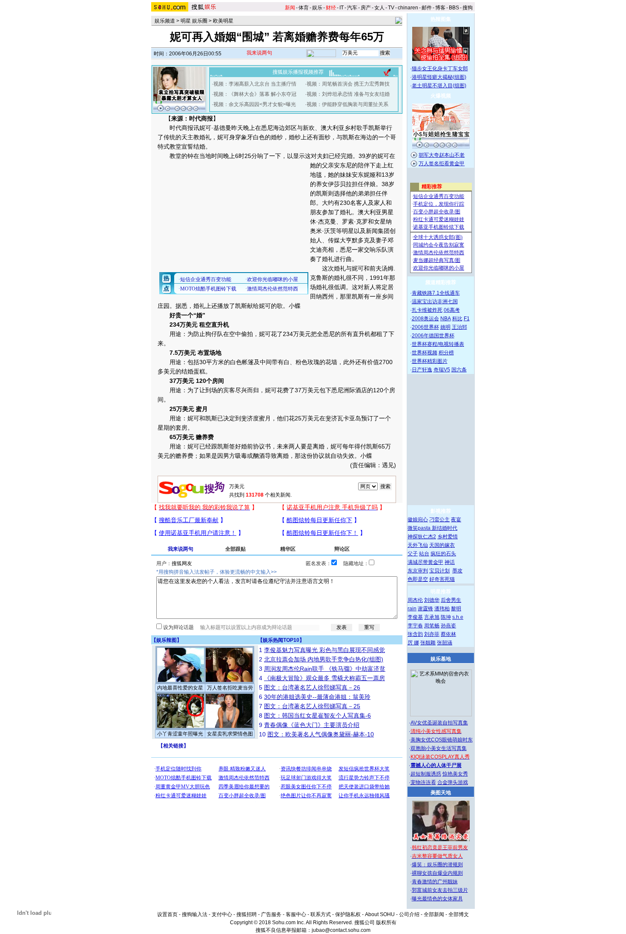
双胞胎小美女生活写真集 (439, 748)
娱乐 (317, 8)
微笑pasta (420, 528)
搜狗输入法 (194, 914)
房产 (366, 8)
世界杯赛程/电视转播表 (438, 344)
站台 (424, 554)
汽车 (352, 8)
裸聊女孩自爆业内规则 (437, 873)
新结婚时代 (444, 528)
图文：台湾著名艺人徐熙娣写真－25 (312, 706)
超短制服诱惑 (426, 774)
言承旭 (431, 617)
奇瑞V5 (442, 370)
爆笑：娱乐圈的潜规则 (437, 865)
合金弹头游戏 (452, 782)
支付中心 (222, 914)
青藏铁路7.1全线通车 (436, 293)
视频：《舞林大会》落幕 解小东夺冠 (254, 94)
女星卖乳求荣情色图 (230, 734)
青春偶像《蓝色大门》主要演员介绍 (311, 724)
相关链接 (173, 746)
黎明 (456, 609)
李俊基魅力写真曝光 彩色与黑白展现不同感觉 (324, 650)
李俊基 (415, 617)
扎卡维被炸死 (427, 310)
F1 (467, 319)
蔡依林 (448, 634)
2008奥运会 (425, 319)
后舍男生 (451, 600)
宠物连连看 (423, 782)
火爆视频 (441, 96)
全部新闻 (434, 914)
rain (412, 609)
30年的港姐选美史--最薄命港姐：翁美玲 (317, 696)
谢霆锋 (425, 609)
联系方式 (320, 914)
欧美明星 (223, 21)
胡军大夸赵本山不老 (442, 155)
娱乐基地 (441, 659)
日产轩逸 (422, 370)
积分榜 (446, 353)
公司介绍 (409, 914)
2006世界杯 (425, 327)
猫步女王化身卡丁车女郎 (440, 69)
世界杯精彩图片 (430, 361)
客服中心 (296, 914)
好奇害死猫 (442, 579)
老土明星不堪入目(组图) (439, 86)
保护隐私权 (348, 914)
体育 (304, 8)
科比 (457, 319)
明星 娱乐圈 (194, 21)
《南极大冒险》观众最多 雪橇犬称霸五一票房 (324, 678)
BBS (454, 8)
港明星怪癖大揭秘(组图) (439, 77)
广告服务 (271, 914)
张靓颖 (428, 643)
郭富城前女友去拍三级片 (440, 890)
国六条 (459, 370)
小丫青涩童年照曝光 (180, 734)
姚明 (445, 327)
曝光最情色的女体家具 (437, 899)
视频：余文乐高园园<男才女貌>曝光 (254, 104)
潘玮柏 (442, 609)
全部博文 (458, 914)
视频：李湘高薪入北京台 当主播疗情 (254, 84)
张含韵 (415, 634)
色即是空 (418, 579)
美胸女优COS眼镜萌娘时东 (442, 740)
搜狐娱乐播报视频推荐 (298, 72)
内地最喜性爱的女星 (180, 688)
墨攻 (457, 571)
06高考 (452, 310)
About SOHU (380, 914)
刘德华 (431, 600)
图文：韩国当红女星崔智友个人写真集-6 (317, 715)
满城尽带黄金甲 (425, 562)
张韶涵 (444, 643)
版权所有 (386, 922)
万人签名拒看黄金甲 (442, 164)
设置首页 (167, 914)
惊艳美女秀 (455, 774)
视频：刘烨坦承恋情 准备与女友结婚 (348, 94)
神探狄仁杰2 (422, 537)
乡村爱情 (447, 537)
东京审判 (418, 571)
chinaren (408, 8)
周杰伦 (415, 600)
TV (391, 8)
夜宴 (456, 520)
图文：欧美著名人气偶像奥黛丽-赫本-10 (320, 734)
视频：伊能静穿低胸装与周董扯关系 (347, 104)
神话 (450, 562)
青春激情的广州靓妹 (435, 882)
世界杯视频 (424, 353)
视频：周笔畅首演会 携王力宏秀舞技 (348, 84)
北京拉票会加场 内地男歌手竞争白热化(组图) (323, 659)
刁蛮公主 (439, 520)
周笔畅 (431, 626)
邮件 (427, 8)
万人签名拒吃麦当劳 (230, 688)
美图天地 (441, 793)
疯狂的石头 (443, 554)
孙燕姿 (448, 626)
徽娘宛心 (418, 520)
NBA (445, 319)
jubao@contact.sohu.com (341, 930)
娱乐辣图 (166, 640)
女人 (379, 8)
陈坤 (446, 617)
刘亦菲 (431, 634)
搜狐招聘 (246, 914)
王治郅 (459, 327)
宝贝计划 (439, 571)
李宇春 (415, 626)
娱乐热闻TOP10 (281, 640)
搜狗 (467, 8)
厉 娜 (413, 643)
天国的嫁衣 (442, 545)
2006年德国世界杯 (433, 336)
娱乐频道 (165, 21)
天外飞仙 (418, 545)
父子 (413, 554)
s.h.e (457, 617)
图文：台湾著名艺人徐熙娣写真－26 (312, 687)
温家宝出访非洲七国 (435, 302)
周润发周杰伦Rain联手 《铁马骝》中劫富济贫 (324, 668)
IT (341, 8)
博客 (440, 8)
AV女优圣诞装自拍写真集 (439, 723)
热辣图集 (441, 19)
